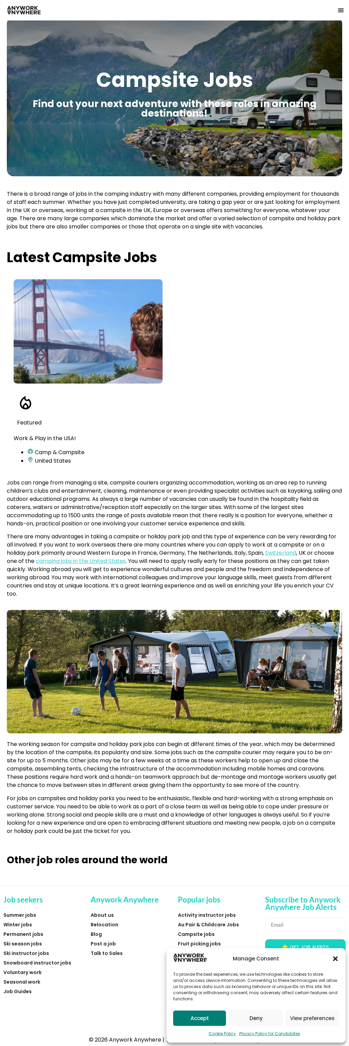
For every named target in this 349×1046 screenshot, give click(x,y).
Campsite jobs (196, 934)
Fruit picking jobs (199, 943)
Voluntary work (22, 972)
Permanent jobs (23, 934)
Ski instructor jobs (26, 953)
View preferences (312, 1018)
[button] (335, 958)
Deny (256, 1018)
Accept (200, 1018)
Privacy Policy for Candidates (269, 1033)
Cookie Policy (222, 1033)
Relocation (104, 924)
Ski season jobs (22, 943)
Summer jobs (19, 915)
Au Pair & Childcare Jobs (208, 924)
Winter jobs (17, 924)
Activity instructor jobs (207, 915)
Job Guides (17, 991)
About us (102, 915)
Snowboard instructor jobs (37, 962)
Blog (96, 934)
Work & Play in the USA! (45, 438)
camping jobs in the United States (81, 561)
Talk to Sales (107, 953)
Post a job (103, 943)
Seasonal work (21, 981)
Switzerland (280, 553)
